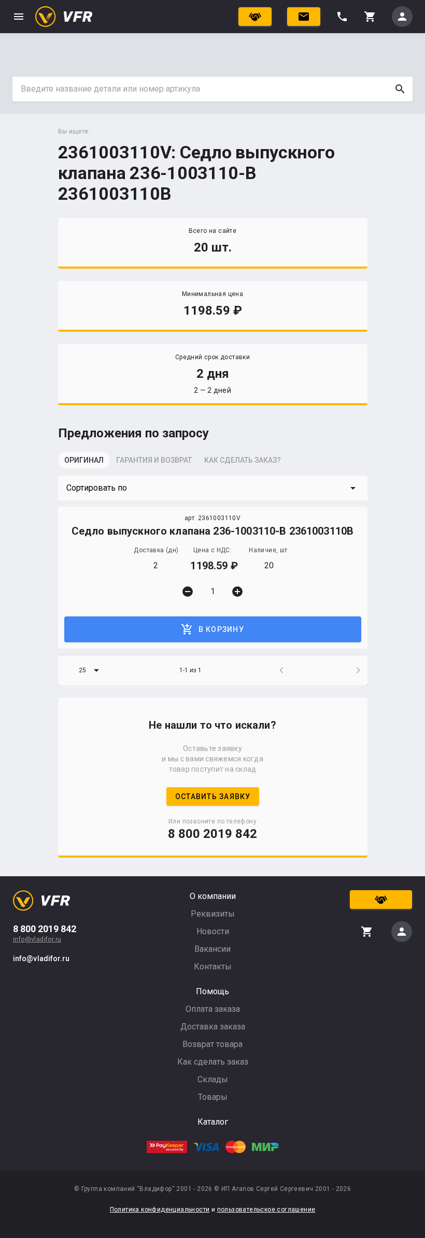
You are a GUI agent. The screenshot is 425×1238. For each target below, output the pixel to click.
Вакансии (212, 949)
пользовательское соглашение (266, 1209)
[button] (212, 488)
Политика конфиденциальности (160, 1209)
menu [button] (18, 16)
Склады (212, 1079)
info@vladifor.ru (37, 939)
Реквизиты (213, 914)
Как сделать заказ (212, 1062)
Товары (213, 1097)
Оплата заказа (213, 1009)
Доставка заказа (212, 1026)
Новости (212, 931)
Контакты (213, 966)
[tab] (84, 463)
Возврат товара (212, 1044)
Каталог (212, 1122)
